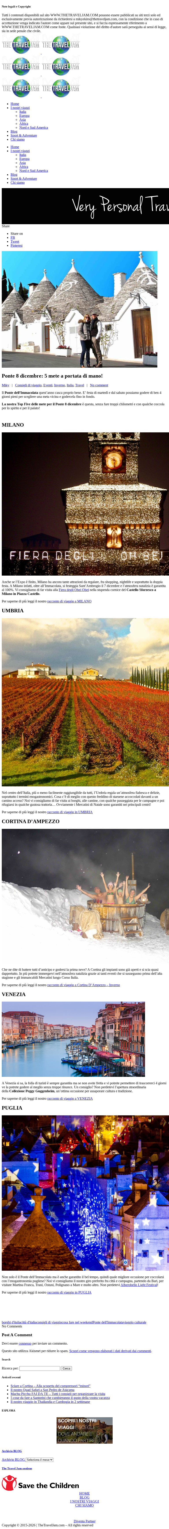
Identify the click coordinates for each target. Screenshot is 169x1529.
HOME (84, 1493)
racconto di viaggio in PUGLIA (69, 1292)
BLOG (85, 1497)
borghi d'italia (11, 1322)
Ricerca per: (10, 1368)
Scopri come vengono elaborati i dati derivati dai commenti (110, 1351)
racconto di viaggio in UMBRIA (70, 812)
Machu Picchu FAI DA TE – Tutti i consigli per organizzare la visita (58, 1394)
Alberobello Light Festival (139, 1285)
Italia (70, 385)
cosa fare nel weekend (77, 1322)
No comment (99, 385)
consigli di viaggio (49, 1322)
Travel (79, 385)
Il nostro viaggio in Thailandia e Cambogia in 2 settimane (50, 1402)
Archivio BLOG (12, 1451)
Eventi (47, 385)
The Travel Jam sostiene (17, 1468)
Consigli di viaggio (28, 385)
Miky (5, 385)
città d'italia (28, 1322)
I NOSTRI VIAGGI (84, 1501)
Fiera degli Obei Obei (74, 590)
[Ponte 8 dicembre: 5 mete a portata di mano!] (79, 366)
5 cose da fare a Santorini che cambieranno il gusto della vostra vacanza (60, 1398)
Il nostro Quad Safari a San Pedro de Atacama (42, 1390)
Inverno (59, 385)
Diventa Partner (85, 1521)
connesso (25, 1343)
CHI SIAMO (84, 1505)
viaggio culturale (134, 1322)
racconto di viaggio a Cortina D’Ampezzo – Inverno (83, 985)
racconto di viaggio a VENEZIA (70, 1098)
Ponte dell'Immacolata (108, 1322)
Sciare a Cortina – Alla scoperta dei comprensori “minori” (50, 1386)
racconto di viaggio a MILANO (69, 601)
